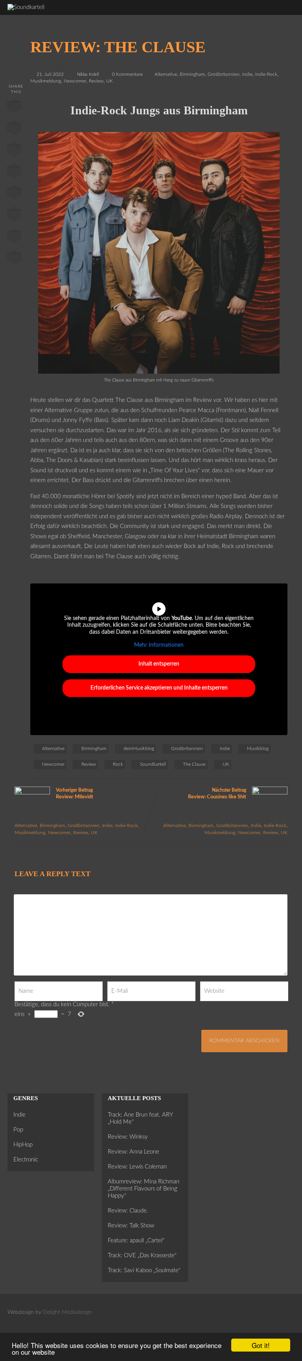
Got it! (261, 1345)
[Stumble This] (14, 194)
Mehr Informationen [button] (159, 645)
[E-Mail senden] (14, 237)
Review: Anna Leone (133, 1152)
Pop (18, 1130)
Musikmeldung (45, 81)
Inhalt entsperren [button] (158, 664)
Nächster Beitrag (217, 794)
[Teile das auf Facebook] (14, 108)
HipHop (23, 1145)
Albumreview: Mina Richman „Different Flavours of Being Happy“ (143, 1189)
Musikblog (258, 748)
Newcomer (75, 81)
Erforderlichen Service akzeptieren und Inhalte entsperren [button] (159, 688)
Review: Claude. (128, 1211)
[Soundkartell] (25, 7)
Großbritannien (223, 74)
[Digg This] (14, 216)
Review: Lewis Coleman (137, 1167)
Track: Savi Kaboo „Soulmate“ (144, 1270)
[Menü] (281, 11)
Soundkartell (153, 764)
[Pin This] (14, 151)
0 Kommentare (127, 74)
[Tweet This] (14, 129)
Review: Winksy (128, 1137)
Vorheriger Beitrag (74, 794)
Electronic (25, 1160)
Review (96, 81)
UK (109, 81)
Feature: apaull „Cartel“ (136, 1241)
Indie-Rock (266, 74)
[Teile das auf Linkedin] (14, 172)
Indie (247, 74)
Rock (118, 764)
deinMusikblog (138, 748)
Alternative (166, 74)
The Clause (194, 764)
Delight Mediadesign (67, 1312)
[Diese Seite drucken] (14, 259)
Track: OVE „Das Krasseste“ (142, 1255)
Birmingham (192, 74)
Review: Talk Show (131, 1226)
